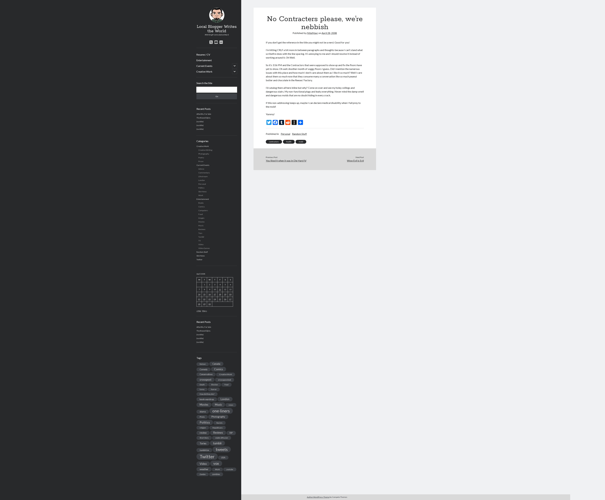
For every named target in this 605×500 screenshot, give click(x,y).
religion (203, 428)
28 (199, 304)
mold (301, 141)
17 (215, 294)
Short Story (204, 438)
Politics (201, 188)
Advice (201, 169)
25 (220, 299)
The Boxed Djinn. (203, 118)
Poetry (201, 157)
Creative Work (204, 71)
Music (201, 225)
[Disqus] (315, 209)
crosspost (205, 379)
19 (225, 294)
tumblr (217, 443)
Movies (201, 222)
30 (209, 304)
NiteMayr (312, 32)
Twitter (199, 259)
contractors (274, 141)
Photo (202, 417)
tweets (222, 449)
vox (216, 463)
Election (214, 385)
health (288, 141)
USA (223, 457)
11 (220, 289)
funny (202, 389)
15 (204, 294)
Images (201, 218)
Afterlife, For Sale (203, 114)
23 (209, 299)
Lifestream (203, 176)
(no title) (200, 121)
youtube (229, 469)
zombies (216, 474)
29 (204, 304)
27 (230, 299)
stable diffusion (221, 438)
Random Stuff (202, 252)
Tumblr (201, 237)
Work (200, 195)
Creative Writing (205, 150)
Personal (202, 184)
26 (225, 299)
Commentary (204, 172)
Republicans (218, 428)
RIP (231, 433)
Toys (200, 233)
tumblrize (204, 450)
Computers (203, 210)
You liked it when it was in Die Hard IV (286, 160)
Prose (200, 161)
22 (204, 299)
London (201, 180)
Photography (203, 154)
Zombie (203, 474)
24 (215, 299)
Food (200, 214)
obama (203, 411)
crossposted (224, 379)
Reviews (201, 229)
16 (209, 294)
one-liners (221, 410)
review (203, 432)
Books (201, 203)
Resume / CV (203, 54)
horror (214, 389)
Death (202, 385)
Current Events (204, 65)
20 (230, 294)
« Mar (198, 311)
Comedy (203, 369)
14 (199, 294)
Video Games (204, 248)
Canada (216, 363)
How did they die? (207, 394)
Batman (203, 364)
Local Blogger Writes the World (217, 29)
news (231, 405)
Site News (202, 191)
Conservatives (206, 374)
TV (199, 240)
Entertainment (204, 60)
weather (204, 469)
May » (204, 311)
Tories (203, 443)
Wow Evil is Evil (355, 160)
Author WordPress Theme (318, 497)
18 (220, 294)
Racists (219, 423)
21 (199, 299)
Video (200, 244)
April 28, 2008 (329, 32)
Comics (201, 206)
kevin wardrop (207, 399)
